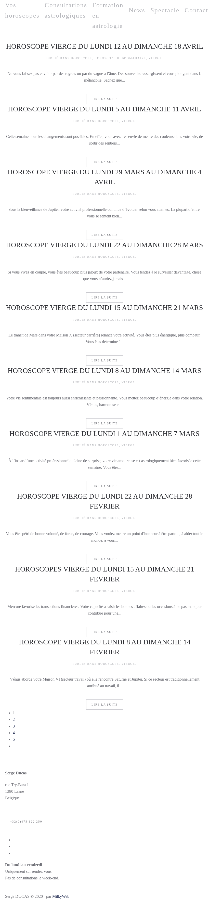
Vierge (155, 58)
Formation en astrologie (108, 15)
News (137, 10)
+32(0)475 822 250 (26, 821)
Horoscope (81, 58)
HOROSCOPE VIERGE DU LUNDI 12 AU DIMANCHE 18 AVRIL (104, 46)
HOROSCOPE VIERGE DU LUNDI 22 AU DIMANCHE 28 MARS (104, 245)
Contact (196, 10)
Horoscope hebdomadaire (120, 58)
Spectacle (164, 10)
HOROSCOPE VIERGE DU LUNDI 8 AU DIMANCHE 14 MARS (104, 370)
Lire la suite (105, 98)
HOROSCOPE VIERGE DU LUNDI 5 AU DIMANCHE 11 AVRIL (104, 109)
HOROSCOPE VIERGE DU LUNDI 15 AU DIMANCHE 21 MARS (104, 307)
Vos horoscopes (22, 10)
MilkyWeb (60, 896)
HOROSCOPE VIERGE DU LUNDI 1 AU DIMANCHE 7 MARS (104, 433)
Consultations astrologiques (66, 10)
